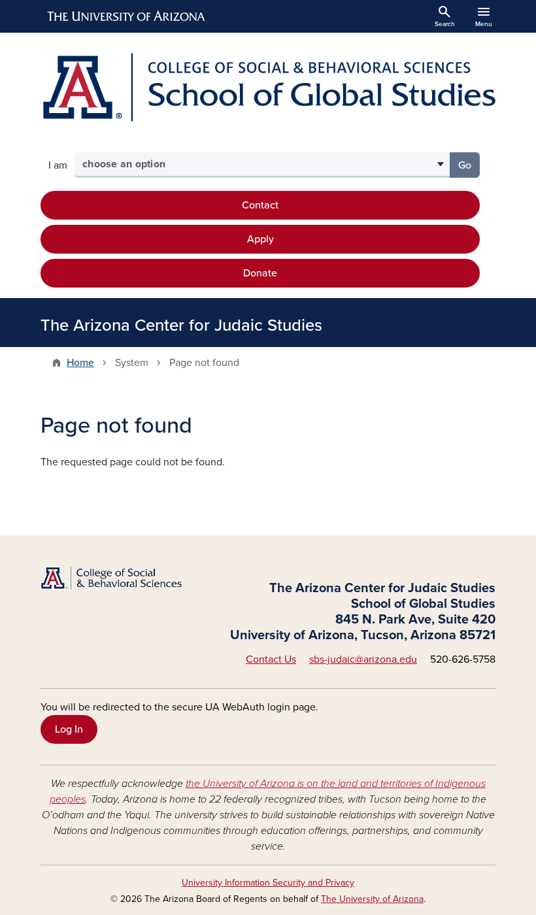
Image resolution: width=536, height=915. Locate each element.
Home (80, 362)
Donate (260, 273)
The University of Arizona (372, 899)
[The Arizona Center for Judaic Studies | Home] (268, 87)
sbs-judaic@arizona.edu (363, 659)
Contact (260, 205)
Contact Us (271, 659)
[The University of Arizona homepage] (127, 16)
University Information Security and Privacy (268, 882)
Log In (69, 729)
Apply (260, 239)
